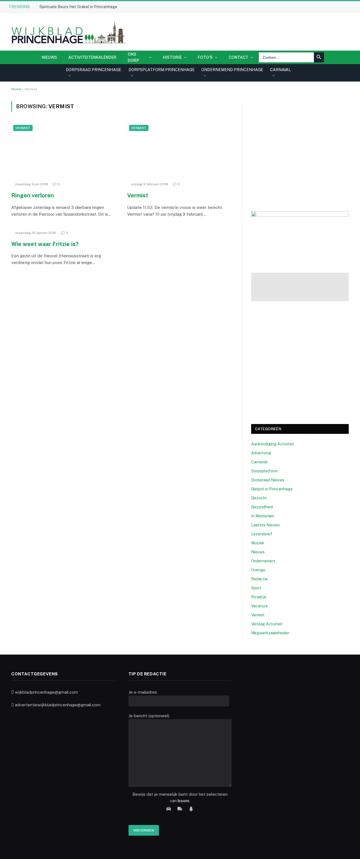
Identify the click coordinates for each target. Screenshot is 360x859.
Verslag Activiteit (267, 624)
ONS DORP (133, 57)
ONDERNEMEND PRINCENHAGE (232, 69)
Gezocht (259, 498)
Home (16, 89)
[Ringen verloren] (64, 151)
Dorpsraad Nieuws (267, 480)
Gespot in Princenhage (271, 489)
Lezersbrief (261, 534)
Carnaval (259, 462)
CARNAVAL (280, 69)
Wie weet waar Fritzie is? (44, 244)
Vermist (22, 128)
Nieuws (49, 57)
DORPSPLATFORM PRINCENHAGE (162, 69)
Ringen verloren (32, 195)
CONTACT (238, 57)
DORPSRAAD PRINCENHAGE (93, 69)
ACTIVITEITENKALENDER (92, 57)
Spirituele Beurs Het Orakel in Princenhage (78, 6)
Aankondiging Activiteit (272, 444)
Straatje (258, 597)
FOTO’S (205, 57)
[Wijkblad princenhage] (67, 32)
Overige (258, 570)
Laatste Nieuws (265, 525)
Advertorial (261, 453)
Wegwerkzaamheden (270, 633)
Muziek (257, 543)
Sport (256, 588)
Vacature (259, 606)
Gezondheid (262, 507)
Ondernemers (263, 561)
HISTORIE (172, 57)
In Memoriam (262, 516)
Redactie (259, 579)
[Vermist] (180, 151)
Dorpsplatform (264, 471)
